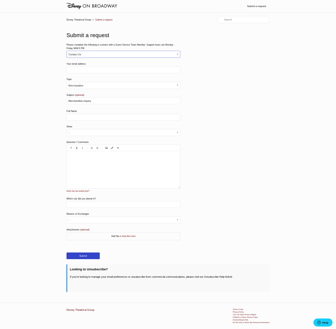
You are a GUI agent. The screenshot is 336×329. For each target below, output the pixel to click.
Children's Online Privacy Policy (245, 317)
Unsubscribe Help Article (218, 276)
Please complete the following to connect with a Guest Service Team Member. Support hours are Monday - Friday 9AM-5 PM (120, 46)
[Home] (91, 6)
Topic (69, 79)
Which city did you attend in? (81, 198)
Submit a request (256, 6)
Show (69, 126)
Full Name (71, 111)
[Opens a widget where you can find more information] (322, 322)
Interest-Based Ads (240, 320)
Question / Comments (77, 142)
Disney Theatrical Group (78, 19)
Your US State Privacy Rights (244, 315)
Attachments (77, 229)
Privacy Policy (238, 312)
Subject (75, 95)
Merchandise (75, 85)
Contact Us (74, 54)
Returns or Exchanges (77, 214)
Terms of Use (238, 309)
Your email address (76, 64)
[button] (71, 148)
